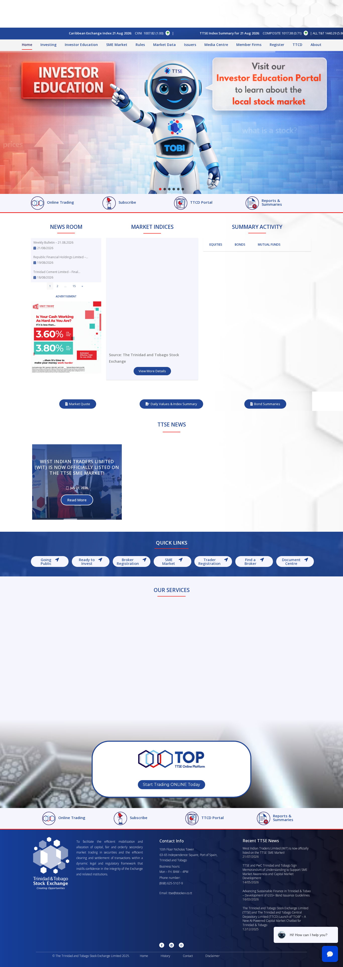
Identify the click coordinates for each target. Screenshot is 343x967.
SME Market (116, 44)
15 (74, 286)
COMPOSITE (184, 33)
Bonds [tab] (240, 244)
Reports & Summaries (272, 202)
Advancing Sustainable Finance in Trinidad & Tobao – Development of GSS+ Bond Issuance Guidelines (277, 893)
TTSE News (171, 424)
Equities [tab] (215, 244)
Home (27, 44)
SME (322, 33)
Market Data (164, 44)
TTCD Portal (201, 202)
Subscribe (127, 202)
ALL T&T (230, 33)
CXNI (51, 33)
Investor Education (81, 44)
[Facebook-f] (161, 945)
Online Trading (60, 202)
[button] (160, 189)
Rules (140, 44)
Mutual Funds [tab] (269, 244)
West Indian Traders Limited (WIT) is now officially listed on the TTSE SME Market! (276, 850)
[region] (171, 122)
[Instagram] (181, 945)
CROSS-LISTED (279, 33)
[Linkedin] (171, 945)
